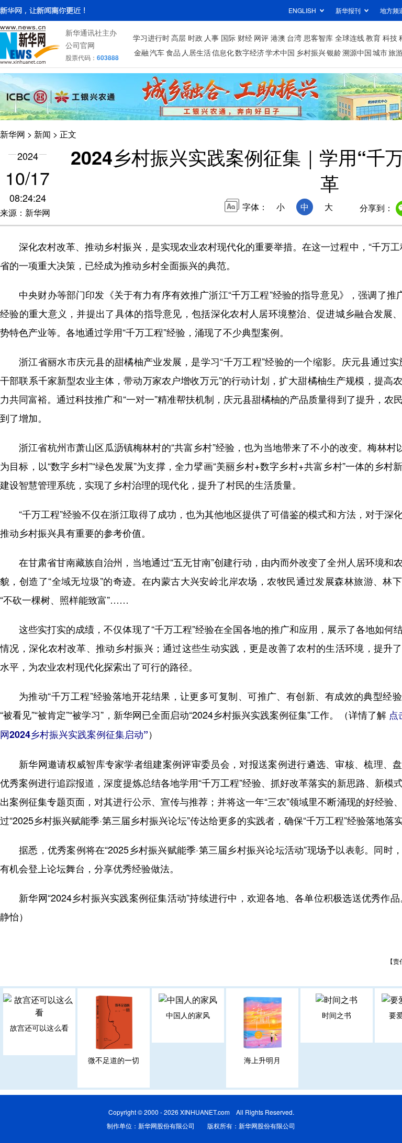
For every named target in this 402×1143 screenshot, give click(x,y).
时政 (195, 37)
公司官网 (80, 45)
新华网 (12, 134)
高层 (178, 37)
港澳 (278, 37)
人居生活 (196, 52)
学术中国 (280, 52)
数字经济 (249, 52)
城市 (380, 52)
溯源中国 (357, 52)
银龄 (334, 52)
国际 (228, 37)
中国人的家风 (188, 1015)
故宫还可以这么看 (39, 1027)
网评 (261, 37)
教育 (373, 37)
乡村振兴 (311, 52)
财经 (245, 37)
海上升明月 (262, 1060)
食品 (173, 52)
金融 (141, 52)
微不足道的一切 (113, 1060)
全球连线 (349, 37)
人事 (211, 37)
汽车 (157, 52)
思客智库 (318, 37)
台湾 (294, 37)
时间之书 (336, 1015)
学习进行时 (151, 37)
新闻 (42, 134)
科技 (390, 37)
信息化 (223, 52)
